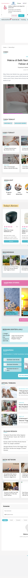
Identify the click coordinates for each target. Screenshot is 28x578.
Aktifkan (21, 15)
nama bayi (7, 123)
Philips (6, 228)
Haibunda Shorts (6, 19)
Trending (23, 19)
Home (4, 47)
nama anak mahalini (20, 123)
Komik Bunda (15, 19)
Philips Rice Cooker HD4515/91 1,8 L (8, 230)
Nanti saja (14, 15)
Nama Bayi (11, 47)
